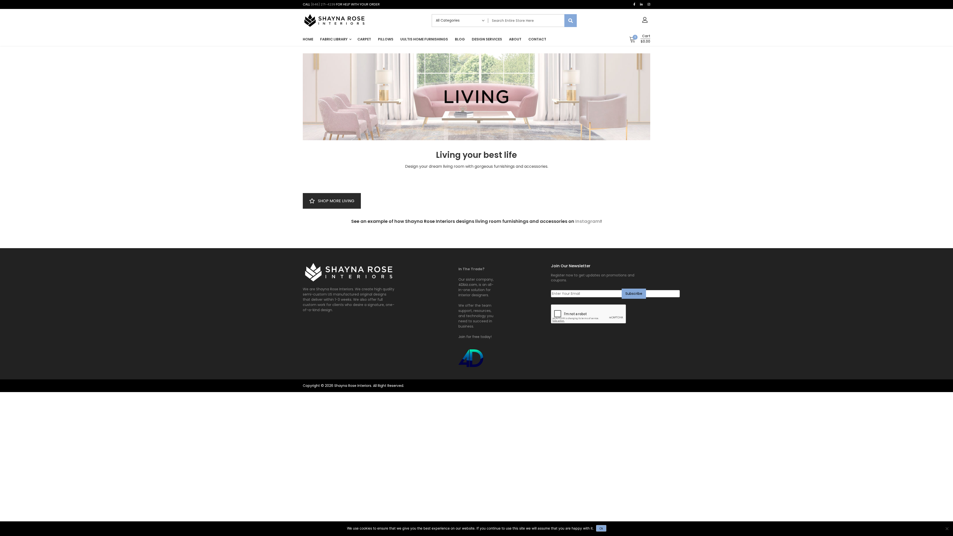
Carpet (364, 39)
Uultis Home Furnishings (424, 39)
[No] (946, 528)
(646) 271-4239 (323, 4)
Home (308, 39)
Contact (537, 39)
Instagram (587, 221)
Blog (460, 39)
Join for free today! (475, 336)
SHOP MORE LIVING (336, 201)
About (515, 39)
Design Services (487, 39)
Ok (601, 528)
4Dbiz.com (467, 284)
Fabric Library (333, 39)
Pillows (385, 39)
